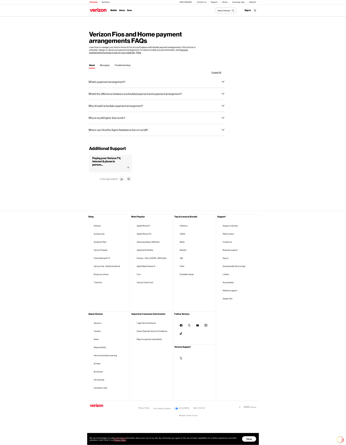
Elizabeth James (187, 274)
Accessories (99, 234)
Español (252, 2)
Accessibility (228, 282)
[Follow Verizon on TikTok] (181, 331)
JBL (181, 258)
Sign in (226, 258)
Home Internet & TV (102, 258)
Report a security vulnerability (149, 339)
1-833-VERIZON (185, 2)
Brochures (98, 371)
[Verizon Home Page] (98, 10)
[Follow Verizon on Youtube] (197, 323)
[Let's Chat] (340, 439)
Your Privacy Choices (162, 408)
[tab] (92, 65)
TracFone (98, 282)
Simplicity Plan (100, 242)
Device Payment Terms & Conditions (152, 331)
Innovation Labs (100, 388)
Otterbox (184, 226)
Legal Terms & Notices (146, 323)
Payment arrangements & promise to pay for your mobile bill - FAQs (138, 51)
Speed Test (227, 298)
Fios (139, 274)
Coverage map (238, 2)
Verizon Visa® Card (145, 282)
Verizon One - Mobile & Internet (107, 266)
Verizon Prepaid (100, 250)
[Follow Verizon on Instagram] (205, 323)
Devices (97, 226)
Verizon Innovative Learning (105, 355)
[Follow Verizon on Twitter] (189, 323)
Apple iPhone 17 (143, 226)
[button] (156, 82)
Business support (230, 250)
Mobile (113, 10)
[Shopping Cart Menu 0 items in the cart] (255, 10)
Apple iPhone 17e (144, 234)
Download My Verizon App (234, 266)
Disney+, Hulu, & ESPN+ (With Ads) (152, 258)
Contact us (201, 2)
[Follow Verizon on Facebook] (181, 323)
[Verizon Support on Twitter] (181, 356)
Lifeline (226, 274)
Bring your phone (101, 274)
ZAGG (182, 234)
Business (106, 2)
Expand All (216, 72)
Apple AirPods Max (145, 250)
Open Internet (199, 408)
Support (214, 2)
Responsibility (100, 347)
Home (122, 10)
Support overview (230, 226)
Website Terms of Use (188, 415)
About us (97, 323)
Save (129, 10)
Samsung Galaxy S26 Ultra (148, 242)
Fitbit (182, 266)
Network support (230, 290)
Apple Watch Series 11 (146, 266)
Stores (225, 2)
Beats (182, 242)
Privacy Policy (143, 408)
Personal (93, 2)
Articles (97, 363)
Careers (97, 331)
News (96, 339)
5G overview (99, 380)
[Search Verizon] (225, 10)
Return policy (228, 234)
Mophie (183, 250)
